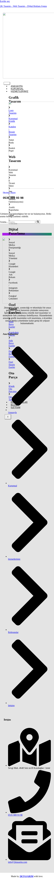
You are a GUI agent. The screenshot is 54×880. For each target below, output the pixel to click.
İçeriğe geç (5, 1)
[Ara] (38, 222)
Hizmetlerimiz (19, 91)
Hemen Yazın (9, 192)
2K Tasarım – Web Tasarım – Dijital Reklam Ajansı (23, 6)
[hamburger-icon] (7, 83)
